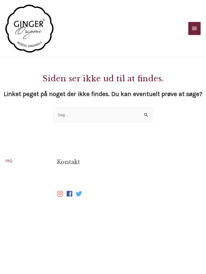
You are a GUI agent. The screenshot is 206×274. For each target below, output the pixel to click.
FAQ (8, 160)
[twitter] (80, 194)
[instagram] (61, 194)
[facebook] (70, 194)
